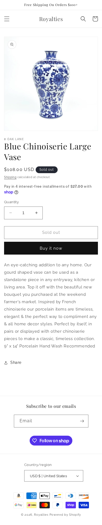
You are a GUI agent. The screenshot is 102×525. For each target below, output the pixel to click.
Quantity (11, 202)
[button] (7, 19)
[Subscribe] (82, 421)
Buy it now (51, 248)
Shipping (10, 177)
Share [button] (15, 362)
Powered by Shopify (65, 515)
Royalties (41, 515)
